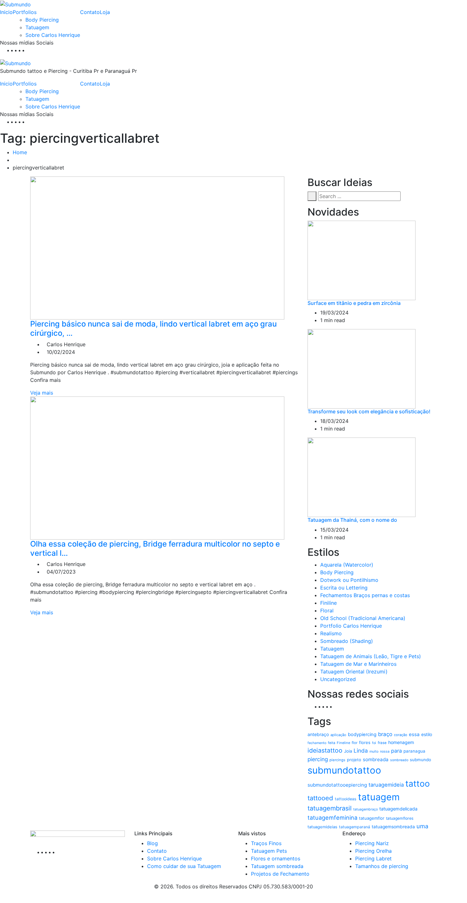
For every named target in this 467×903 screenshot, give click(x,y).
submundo (420, 759)
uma (422, 826)
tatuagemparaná (354, 826)
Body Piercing (42, 20)
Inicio (6, 12)
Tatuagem (37, 27)
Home (20, 152)
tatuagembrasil (330, 808)
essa (414, 734)
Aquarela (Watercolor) (346, 565)
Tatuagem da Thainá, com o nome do (352, 520)
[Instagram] (26, 50)
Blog (152, 843)
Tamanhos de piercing (381, 866)
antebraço (318, 734)
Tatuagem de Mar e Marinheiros (358, 664)
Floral (327, 610)
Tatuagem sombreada (277, 866)
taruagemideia (386, 785)
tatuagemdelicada (398, 809)
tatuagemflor (371, 818)
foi (374, 743)
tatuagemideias (322, 826)
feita (331, 743)
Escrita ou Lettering (344, 587)
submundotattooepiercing (337, 785)
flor (354, 743)
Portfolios (25, 12)
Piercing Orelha (373, 851)
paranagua (414, 751)
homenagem (401, 742)
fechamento (317, 743)
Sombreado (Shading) (346, 641)
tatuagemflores (399, 818)
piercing (318, 759)
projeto (354, 759)
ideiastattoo (325, 750)
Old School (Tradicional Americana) (362, 618)
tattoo (417, 783)
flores (364, 742)
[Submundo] (15, 4)
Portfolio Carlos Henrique (351, 626)
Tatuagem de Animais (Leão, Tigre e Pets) (370, 656)
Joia (348, 751)
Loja (105, 12)
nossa (384, 751)
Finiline (328, 603)
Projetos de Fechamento (280, 874)
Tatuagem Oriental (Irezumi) (354, 671)
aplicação (338, 735)
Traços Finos (266, 843)
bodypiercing (362, 734)
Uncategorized (338, 679)
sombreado (399, 760)
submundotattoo (344, 770)
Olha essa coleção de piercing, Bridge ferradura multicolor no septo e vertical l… (155, 548)
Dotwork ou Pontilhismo (349, 580)
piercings (337, 760)
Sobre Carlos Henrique (52, 35)
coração (400, 735)
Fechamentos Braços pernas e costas (365, 595)
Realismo (331, 633)
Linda (361, 750)
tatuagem (379, 797)
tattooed (320, 798)
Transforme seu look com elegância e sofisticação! (369, 411)
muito (373, 751)
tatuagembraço (365, 809)
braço (385, 734)
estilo (426, 734)
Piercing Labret (373, 858)
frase (382, 743)
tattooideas (345, 798)
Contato (90, 12)
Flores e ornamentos (275, 858)
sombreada (376, 759)
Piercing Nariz (372, 843)
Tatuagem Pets (269, 851)
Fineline (343, 743)
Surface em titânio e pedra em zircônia (354, 303)
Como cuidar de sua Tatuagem (184, 866)
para (396, 751)
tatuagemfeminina (332, 817)
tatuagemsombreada (393, 826)
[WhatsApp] (30, 50)
